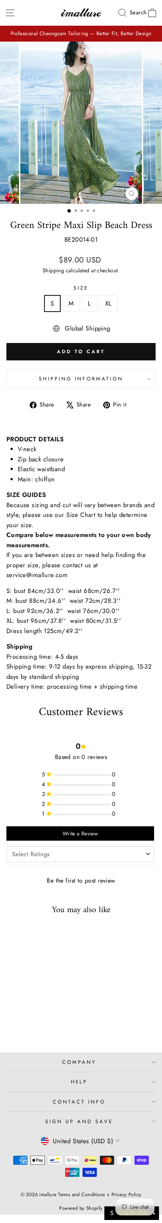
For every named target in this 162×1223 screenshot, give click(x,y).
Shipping (53, 270)
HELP (79, 1081)
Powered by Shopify (80, 1208)
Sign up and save (79, 1121)
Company (79, 1062)
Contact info (79, 1101)
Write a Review (80, 833)
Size (81, 288)
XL (108, 303)
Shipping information (81, 378)
